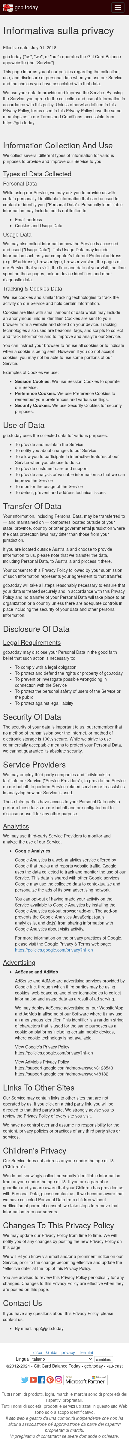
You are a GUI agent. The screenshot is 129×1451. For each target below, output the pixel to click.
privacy (68, 1352)
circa (37, 1352)
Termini (86, 1352)
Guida (52, 1352)
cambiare (103, 1359)
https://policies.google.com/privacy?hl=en (54, 950)
